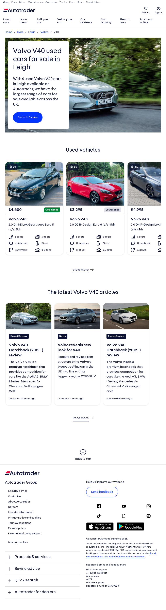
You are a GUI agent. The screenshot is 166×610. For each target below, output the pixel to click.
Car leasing (106, 21)
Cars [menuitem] (6, 2)
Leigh (31, 32)
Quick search (26, 580)
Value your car (64, 21)
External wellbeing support (25, 533)
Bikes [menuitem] (22, 2)
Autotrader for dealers (35, 592)
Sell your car (43, 21)
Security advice (18, 491)
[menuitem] (10, 21)
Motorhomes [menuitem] (35, 2)
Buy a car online (146, 21)
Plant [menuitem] (80, 2)
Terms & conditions (19, 523)
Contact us (14, 496)
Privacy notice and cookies (24, 518)
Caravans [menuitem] (51, 2)
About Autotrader (19, 501)
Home (8, 32)
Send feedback (102, 492)
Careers (13, 507)
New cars (23, 21)
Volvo (44, 32)
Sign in (159, 12)
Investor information (20, 512)
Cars (20, 32)
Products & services (33, 557)
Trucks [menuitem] (63, 2)
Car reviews (86, 21)
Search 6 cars (28, 117)
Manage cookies (18, 542)
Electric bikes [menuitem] (93, 2)
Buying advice (27, 569)
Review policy (17, 528)
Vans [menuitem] (14, 2)
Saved (146, 12)
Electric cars (125, 21)
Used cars (7, 21)
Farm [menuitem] (72, 2)
